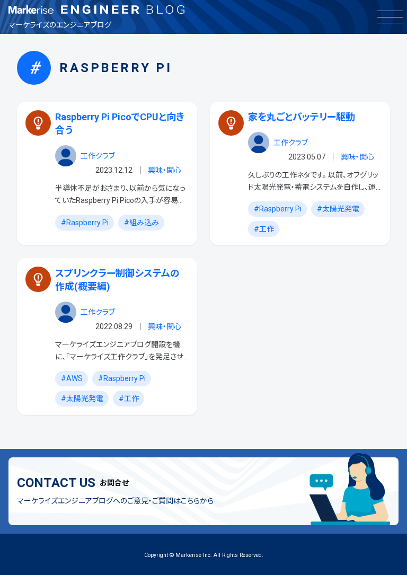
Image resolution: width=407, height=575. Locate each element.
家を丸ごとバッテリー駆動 (301, 116)
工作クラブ (98, 156)
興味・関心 (164, 170)
